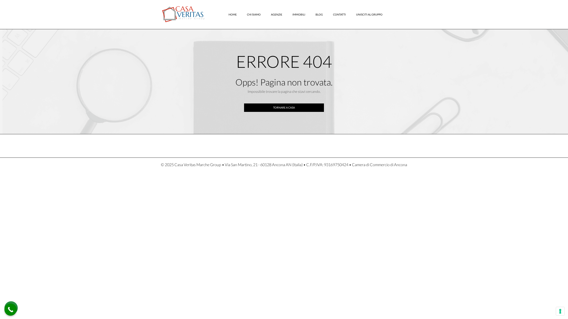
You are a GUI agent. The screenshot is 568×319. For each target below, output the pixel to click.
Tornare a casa (284, 107)
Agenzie (276, 14)
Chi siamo (254, 14)
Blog (319, 14)
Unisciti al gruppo (369, 14)
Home (233, 14)
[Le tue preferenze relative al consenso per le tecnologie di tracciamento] (560, 311)
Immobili (298, 14)
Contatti (339, 14)
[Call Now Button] (10, 309)
